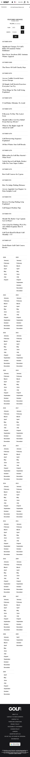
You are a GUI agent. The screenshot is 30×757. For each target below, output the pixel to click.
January (6, 260)
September (20, 282)
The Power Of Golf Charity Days (14, 67)
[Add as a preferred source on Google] (15, 744)
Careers (15, 731)
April (5, 268)
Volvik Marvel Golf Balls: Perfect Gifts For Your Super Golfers (14, 162)
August (6, 279)
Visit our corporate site (21, 751)
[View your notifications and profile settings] (12, 2)
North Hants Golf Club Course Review (13, 246)
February (6, 263)
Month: (8, 32)
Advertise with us (15, 734)
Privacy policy (15, 724)
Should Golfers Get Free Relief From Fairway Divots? (13, 120)
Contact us (15, 719)
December (20, 290)
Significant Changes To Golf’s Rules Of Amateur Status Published (13, 48)
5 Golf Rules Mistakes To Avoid (13, 103)
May (5, 271)
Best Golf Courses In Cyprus (12, 174)
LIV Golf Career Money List (17, 7)
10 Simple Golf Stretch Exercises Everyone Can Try (14, 85)
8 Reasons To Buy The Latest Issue (13, 115)
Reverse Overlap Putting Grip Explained (13, 203)
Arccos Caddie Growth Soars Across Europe (13, 79)
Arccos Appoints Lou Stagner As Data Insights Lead (14, 190)
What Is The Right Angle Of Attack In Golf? (12, 126)
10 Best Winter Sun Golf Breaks (14, 144)
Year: (8, 27)
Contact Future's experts (15, 716)
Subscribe (20, 2)
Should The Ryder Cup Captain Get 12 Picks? (13, 219)
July (5, 277)
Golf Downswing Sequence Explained (11, 139)
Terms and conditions (15, 721)
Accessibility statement (15, 726)
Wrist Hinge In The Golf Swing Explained (13, 91)
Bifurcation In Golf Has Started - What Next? (14, 156)
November (20, 288)
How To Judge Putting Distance (13, 185)
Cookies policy (15, 729)
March (5, 266)
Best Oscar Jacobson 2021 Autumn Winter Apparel (15, 55)
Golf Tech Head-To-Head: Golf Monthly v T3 (13, 233)
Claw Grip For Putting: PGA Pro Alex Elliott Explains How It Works (14, 226)
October (19, 285)
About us (15, 714)
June (5, 274)
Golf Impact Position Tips (11, 207)
